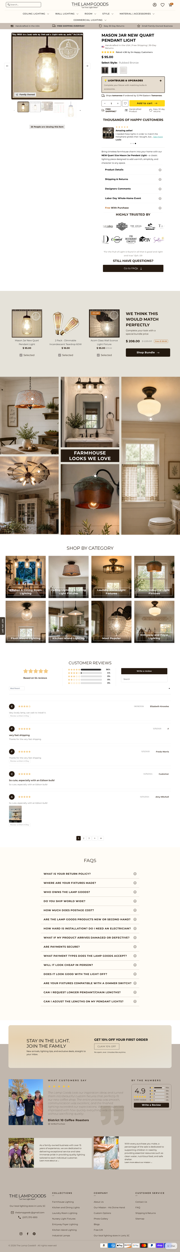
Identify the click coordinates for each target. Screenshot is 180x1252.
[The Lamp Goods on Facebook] (27, 1233)
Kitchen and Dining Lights (66, 1207)
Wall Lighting (65, 13)
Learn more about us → (49, 1161)
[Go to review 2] (133, 143)
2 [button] (83, 838)
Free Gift (98, 1230)
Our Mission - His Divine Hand (109, 1207)
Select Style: (120, 62)
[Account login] (155, 5)
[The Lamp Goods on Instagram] (21, 1233)
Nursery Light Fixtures (63, 1218)
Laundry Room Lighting (64, 1213)
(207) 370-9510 (29, 1217)
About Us (99, 1202)
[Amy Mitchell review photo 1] (15, 814)
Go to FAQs (131, 268)
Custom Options (102, 1213)
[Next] (87, 66)
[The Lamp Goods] (90, 5)
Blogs (97, 1224)
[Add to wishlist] (125, 103)
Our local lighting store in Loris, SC (112, 1235)
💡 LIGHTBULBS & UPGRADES (125, 84)
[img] (24, 706)
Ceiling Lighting (34, 13)
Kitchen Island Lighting (64, 1230)
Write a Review (151, 1105)
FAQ (137, 1207)
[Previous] (7, 66)
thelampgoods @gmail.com (29, 1212)
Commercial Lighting (88, 20)
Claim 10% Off (106, 1046)
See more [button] (155, 136)
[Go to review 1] (130, 143)
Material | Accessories (135, 13)
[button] (108, 52)
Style (106, 13)
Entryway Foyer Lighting (65, 1224)
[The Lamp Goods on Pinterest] (34, 1233)
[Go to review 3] (135, 143)
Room (89, 13)
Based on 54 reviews (35, 678)
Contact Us (141, 1202)
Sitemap (139, 1218)
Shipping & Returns (145, 1213)
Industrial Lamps (61, 1235)
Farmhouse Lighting (63, 1202)
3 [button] (89, 838)
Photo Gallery (101, 1218)
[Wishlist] (162, 5)
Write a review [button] (144, 671)
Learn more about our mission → (138, 1162)
